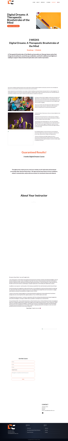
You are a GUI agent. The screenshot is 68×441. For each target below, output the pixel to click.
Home (34, 2)
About (38, 2)
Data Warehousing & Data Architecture (33, 430)
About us (46, 428)
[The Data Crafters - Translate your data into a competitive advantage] (13, 2)
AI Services (29, 428)
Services (43, 2)
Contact (54, 2)
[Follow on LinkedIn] (42, 413)
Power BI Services (30, 432)
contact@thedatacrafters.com (13, 433)
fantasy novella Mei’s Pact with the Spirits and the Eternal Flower (43, 286)
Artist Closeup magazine (21, 293)
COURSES (48, 2)
